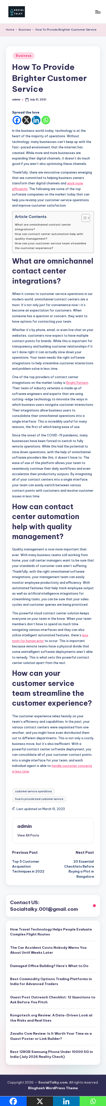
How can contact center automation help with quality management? (49, 236)
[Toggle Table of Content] (83, 218)
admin (24, 826)
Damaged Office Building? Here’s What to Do (49, 966)
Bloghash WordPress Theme (53, 1088)
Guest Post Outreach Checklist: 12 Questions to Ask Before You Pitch (52, 999)
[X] (26, 120)
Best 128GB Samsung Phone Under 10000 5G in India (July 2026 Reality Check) (51, 1054)
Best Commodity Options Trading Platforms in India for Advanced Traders (51, 981)
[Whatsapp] (45, 120)
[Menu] (97, 11)
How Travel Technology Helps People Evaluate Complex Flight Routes (51, 931)
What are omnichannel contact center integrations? (43, 227)
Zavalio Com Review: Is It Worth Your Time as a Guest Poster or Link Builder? (51, 1036)
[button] (28, 835)
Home (10, 29)
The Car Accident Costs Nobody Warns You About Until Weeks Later (48, 950)
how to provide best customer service (39, 799)
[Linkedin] (36, 120)
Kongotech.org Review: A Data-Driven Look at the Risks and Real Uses (51, 1017)
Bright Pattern (77, 383)
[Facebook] (17, 120)
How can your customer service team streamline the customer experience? (50, 245)
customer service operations (33, 791)
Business (25, 29)
